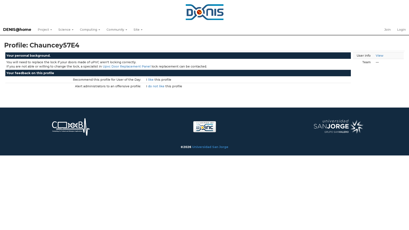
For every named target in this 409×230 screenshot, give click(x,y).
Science (64, 30)
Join (387, 30)
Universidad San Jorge (210, 147)
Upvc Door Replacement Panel (127, 66)
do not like (156, 86)
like (151, 80)
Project (44, 30)
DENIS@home (17, 29)
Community (116, 30)
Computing (89, 30)
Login (401, 30)
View (379, 56)
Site (137, 30)
